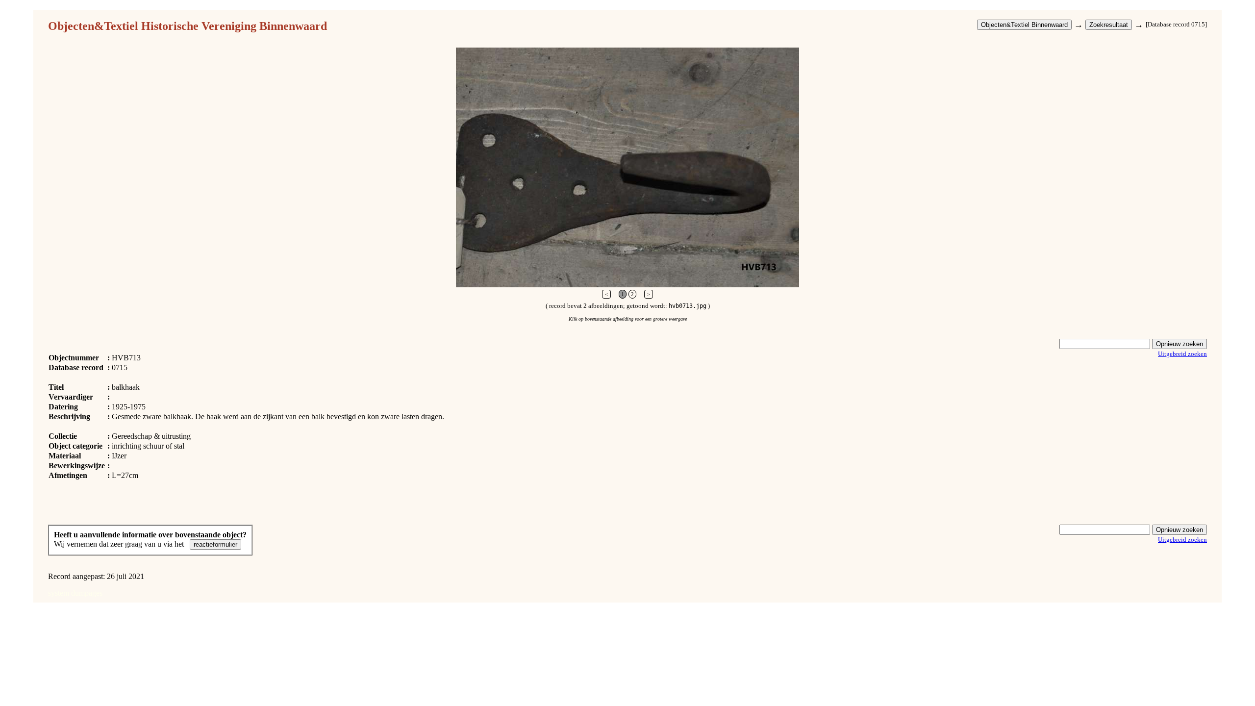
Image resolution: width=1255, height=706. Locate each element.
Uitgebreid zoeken (1182, 353)
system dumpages (75, 593)
